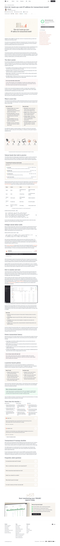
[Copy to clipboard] (36, 215)
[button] (20, 401)
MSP (26, 1)
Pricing (30, 1)
